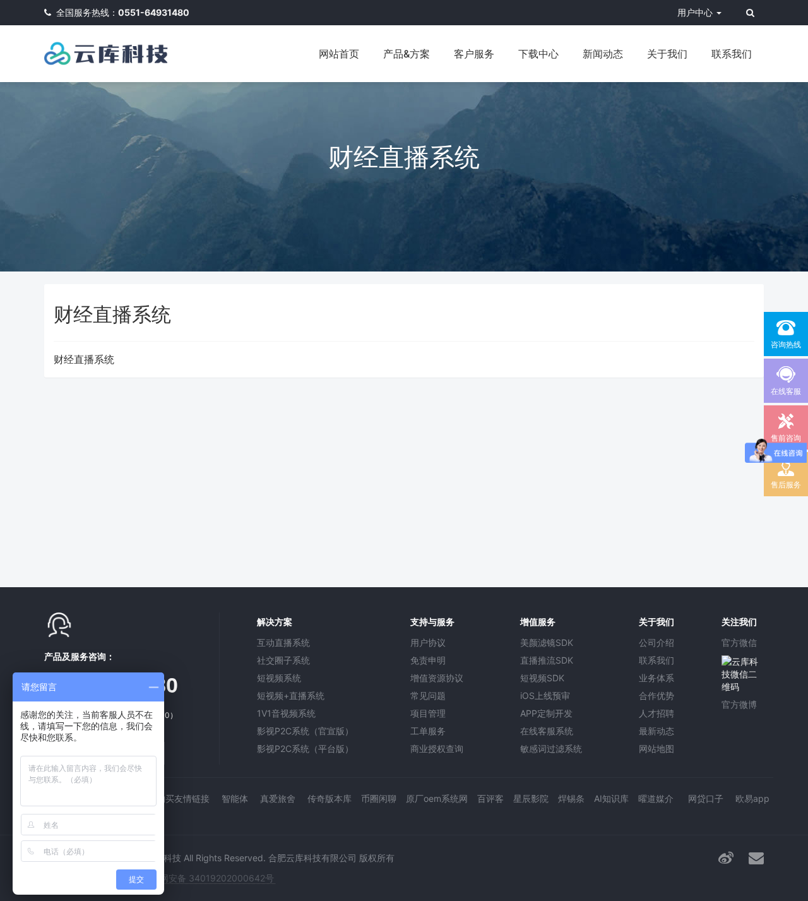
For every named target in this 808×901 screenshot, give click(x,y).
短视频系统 (279, 677)
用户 (695, 12)
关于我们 (667, 53)
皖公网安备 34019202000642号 (208, 878)
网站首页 (339, 53)
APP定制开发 (546, 713)
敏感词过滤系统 (551, 748)
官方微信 (739, 642)
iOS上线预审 (545, 695)
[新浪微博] (726, 858)
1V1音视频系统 (286, 713)
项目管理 (428, 713)
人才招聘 (656, 713)
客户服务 (474, 53)
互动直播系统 (283, 642)
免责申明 (428, 660)
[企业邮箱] (756, 858)
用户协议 (428, 642)
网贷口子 (705, 798)
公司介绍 (656, 642)
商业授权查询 (436, 748)
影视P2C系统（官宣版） (305, 730)
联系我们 (731, 53)
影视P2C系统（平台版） (305, 748)
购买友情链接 (183, 798)
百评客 (490, 798)
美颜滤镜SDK (546, 642)
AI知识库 (611, 798)
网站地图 (656, 748)
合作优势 (656, 695)
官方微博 (739, 704)
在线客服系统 (546, 730)
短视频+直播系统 (290, 695)
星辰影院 (531, 798)
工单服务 (428, 730)
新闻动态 (603, 53)
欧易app (752, 798)
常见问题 (428, 695)
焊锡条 (571, 798)
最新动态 (656, 730)
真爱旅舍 (277, 798)
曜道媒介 (656, 798)
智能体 (235, 798)
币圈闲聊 (378, 798)
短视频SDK (542, 677)
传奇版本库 (329, 798)
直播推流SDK (546, 660)
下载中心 (538, 53)
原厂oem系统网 (437, 798)
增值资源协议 (436, 677)
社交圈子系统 (283, 660)
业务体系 (656, 677)
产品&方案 (406, 53)
